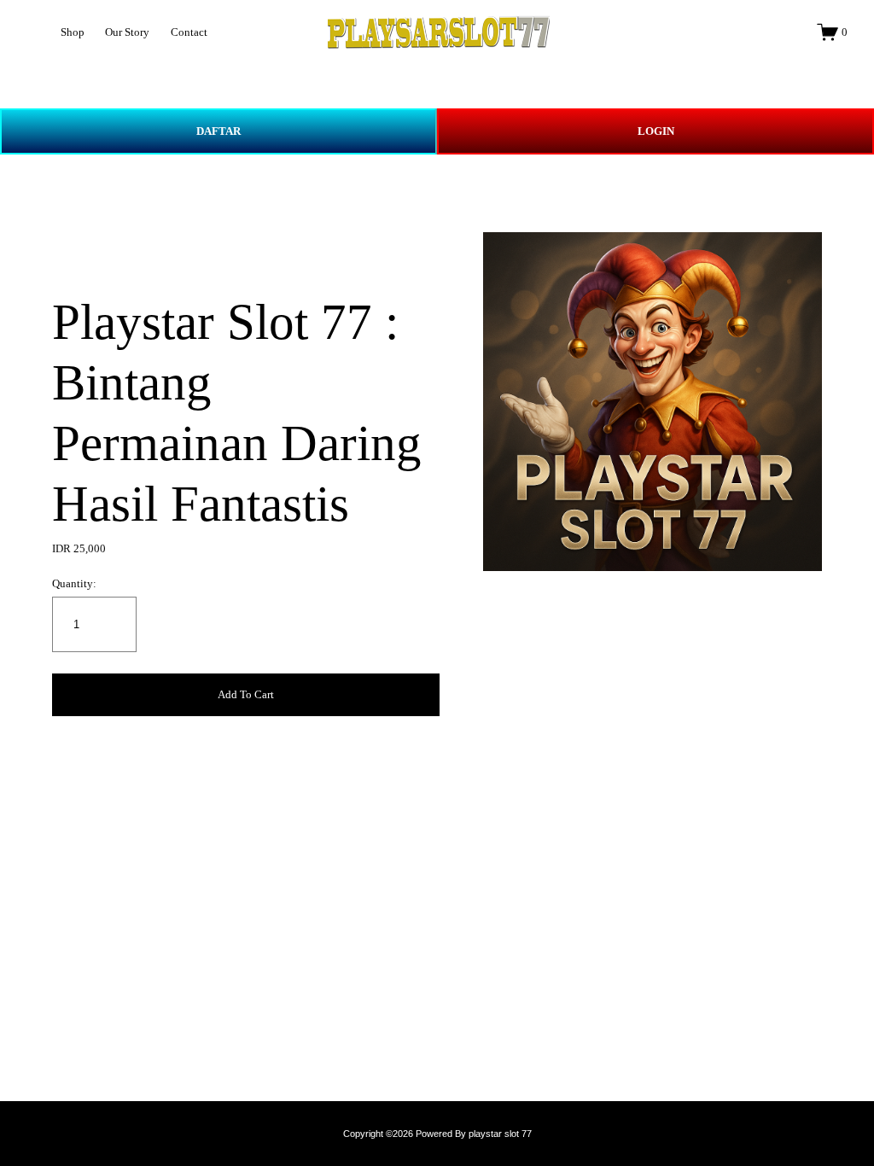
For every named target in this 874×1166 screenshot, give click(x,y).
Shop (72, 32)
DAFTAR (218, 131)
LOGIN (656, 131)
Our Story (127, 32)
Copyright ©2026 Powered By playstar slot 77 (437, 1133)
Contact (189, 32)
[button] (245, 694)
